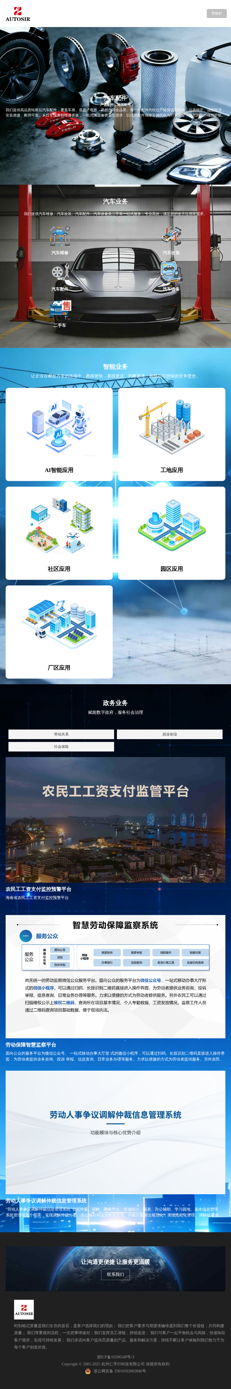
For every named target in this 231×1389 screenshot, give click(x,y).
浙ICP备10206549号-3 (115, 1357)
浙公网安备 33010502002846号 (120, 1371)
